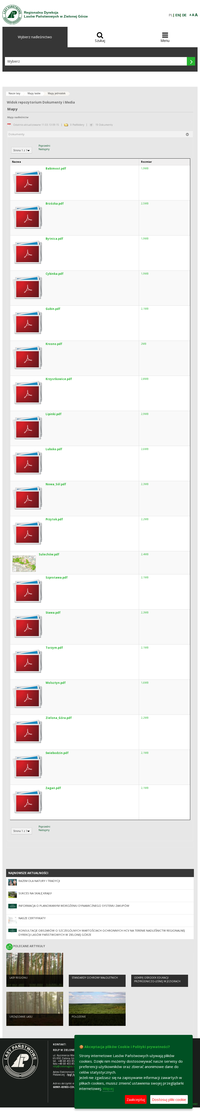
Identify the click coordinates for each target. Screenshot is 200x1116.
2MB (143, 343)
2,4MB (144, 554)
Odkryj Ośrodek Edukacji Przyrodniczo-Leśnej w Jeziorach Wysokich (157, 981)
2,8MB (144, 379)
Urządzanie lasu (21, 1016)
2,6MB (144, 449)
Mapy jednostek (57, 93)
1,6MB (144, 682)
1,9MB (144, 168)
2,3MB (144, 484)
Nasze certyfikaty (32, 918)
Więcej (108, 1088)
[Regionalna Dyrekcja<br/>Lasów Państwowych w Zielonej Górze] (12, 14)
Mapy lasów (34, 93)
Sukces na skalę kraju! (35, 893)
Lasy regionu (19, 977)
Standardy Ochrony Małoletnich (95, 977)
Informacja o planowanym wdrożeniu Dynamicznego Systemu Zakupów (74, 905)
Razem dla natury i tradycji (39, 881)
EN (177, 15)
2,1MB (144, 308)
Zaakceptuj (136, 1099)
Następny (44, 149)
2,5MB (144, 203)
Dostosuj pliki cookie (169, 1099)
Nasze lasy (14, 93)
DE (184, 15)
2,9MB (144, 414)
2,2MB (144, 519)
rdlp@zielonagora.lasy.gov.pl (69, 1066)
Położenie (79, 1016)
